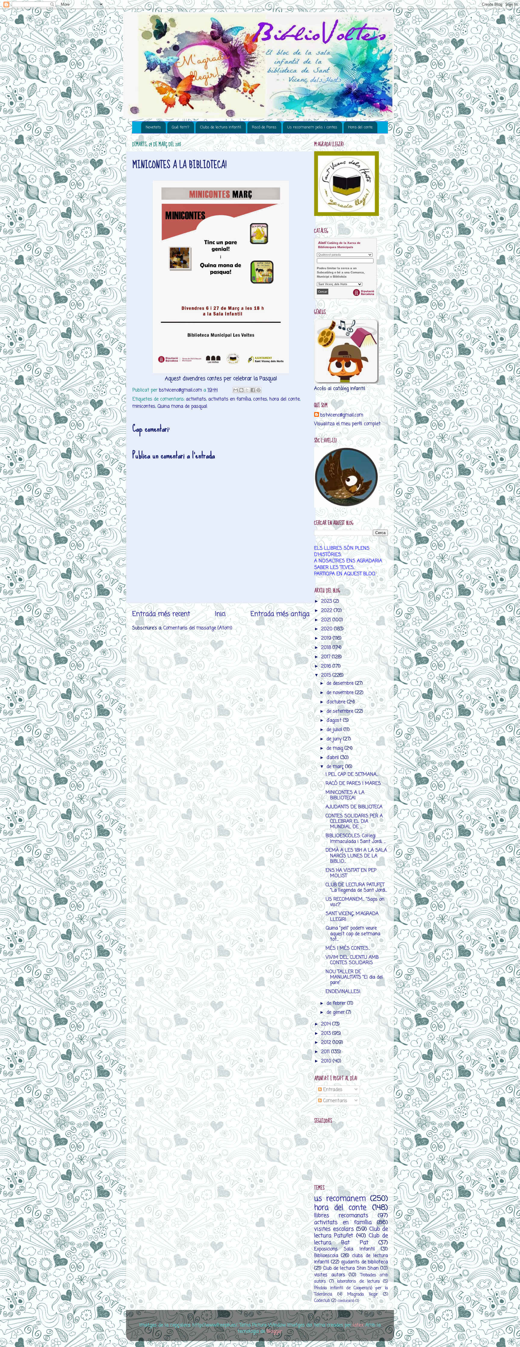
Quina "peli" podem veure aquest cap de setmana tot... (353, 934)
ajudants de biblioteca (364, 1262)
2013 (326, 1033)
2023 (327, 601)
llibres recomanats (341, 1215)
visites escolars (334, 1229)
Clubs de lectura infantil (220, 127)
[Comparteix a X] (247, 390)
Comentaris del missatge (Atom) (197, 628)
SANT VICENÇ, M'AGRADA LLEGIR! (352, 916)
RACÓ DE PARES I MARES (353, 783)
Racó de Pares (264, 127)
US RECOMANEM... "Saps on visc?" (355, 902)
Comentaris (334, 1100)
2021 (327, 620)
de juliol (335, 729)
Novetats (153, 127)
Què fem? (180, 127)
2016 (327, 666)
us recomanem (340, 1198)
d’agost (335, 720)
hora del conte (284, 399)
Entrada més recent (161, 614)
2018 (327, 647)
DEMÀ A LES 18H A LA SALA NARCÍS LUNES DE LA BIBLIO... (356, 856)
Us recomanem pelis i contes (312, 127)
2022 (327, 610)
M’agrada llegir (362, 1294)
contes (260, 399)
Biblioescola (326, 1255)
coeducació (346, 1301)
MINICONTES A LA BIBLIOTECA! (345, 795)
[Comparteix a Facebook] (253, 390)
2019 (327, 638)
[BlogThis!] (241, 390)
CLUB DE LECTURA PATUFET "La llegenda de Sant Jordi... (356, 887)
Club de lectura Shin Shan (351, 1268)
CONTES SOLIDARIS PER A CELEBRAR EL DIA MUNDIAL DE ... (354, 822)
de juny (335, 739)
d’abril (333, 757)
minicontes (143, 406)
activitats (196, 399)
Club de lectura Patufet (351, 1232)
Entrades (332, 1089)
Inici (220, 614)
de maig (336, 748)
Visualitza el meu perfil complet (347, 423)
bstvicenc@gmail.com (341, 415)
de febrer (337, 1003)
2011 (326, 1051)
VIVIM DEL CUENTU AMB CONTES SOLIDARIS (352, 960)
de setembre (341, 711)
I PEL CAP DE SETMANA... (352, 774)
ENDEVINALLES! (343, 991)
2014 (326, 1024)
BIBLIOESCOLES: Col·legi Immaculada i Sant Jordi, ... (355, 838)
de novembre (341, 692)
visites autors (329, 1275)
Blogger (274, 1331)
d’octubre (337, 702)
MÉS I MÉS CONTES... (348, 948)
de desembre (341, 683)
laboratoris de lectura (358, 1281)
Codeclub (322, 1301)
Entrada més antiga (280, 614)
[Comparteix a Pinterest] (258, 390)
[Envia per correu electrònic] (236, 390)
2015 (327, 675)
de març (336, 766)
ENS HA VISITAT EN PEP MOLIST (351, 873)
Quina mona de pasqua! (182, 406)
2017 (326, 657)
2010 (327, 1061)
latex (358, 1325)
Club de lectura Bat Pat (351, 1239)
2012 (327, 1042)
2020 (327, 629)
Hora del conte (360, 127)
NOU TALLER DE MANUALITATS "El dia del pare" (354, 977)
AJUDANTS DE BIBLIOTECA (354, 807)
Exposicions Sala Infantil (344, 1249)
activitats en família (229, 399)
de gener (336, 1012)
